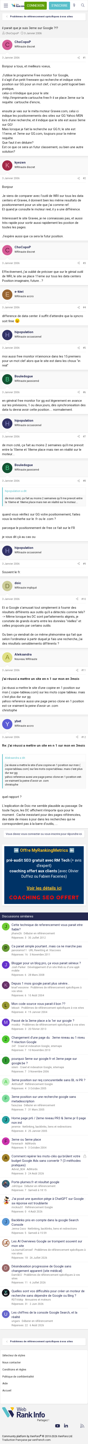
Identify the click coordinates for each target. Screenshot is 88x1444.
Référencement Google (39, 1084)
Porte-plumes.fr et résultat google (35, 1182)
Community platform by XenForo (37, 1436)
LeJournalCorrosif (22, 1249)
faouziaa (17, 1105)
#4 (84, 307)
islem (15, 1067)
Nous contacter (11, 1362)
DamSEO (17, 1274)
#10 (83, 599)
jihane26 (17, 933)
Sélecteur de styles (13, 1355)
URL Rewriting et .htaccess (45, 950)
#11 (83, 670)
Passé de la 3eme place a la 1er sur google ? (43, 1021)
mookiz (16, 1024)
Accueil (6, 1390)
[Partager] (78, 57)
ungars (16, 1321)
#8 (84, 480)
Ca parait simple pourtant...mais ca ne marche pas (47, 946)
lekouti (15, 1007)
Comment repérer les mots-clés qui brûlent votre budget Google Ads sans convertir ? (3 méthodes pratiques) (46, 1160)
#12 (83, 737)
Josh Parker (19, 967)
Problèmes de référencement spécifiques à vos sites (52, 1007)
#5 (84, 347)
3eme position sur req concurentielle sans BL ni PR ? (48, 1080)
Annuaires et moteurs (38, 1299)
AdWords (30, 1143)
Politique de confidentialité (18, 1376)
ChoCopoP (12, 33)
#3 (84, 263)
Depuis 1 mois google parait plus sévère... (40, 983)
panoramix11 (19, 950)
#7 (84, 436)
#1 (84, 57)
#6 (84, 392)
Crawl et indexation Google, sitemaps (40, 1046)
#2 (84, 178)
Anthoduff (17, 1084)
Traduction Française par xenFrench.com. (26, 1439)
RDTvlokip (17, 1299)
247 (14, 1046)
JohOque (17, 1186)
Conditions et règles (14, 1369)
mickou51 (17, 1207)
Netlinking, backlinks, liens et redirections (47, 1126)
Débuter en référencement (39, 933)
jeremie (16, 1126)
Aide (5, 1383)
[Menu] (5, 5)
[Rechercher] (83, 5)
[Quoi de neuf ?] (74, 5)
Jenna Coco (19, 1228)
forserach (17, 1143)
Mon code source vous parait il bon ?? (38, 1004)
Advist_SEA (18, 1169)
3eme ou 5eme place (26, 1139)
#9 (84, 563)
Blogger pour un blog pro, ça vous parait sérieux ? (46, 963)
